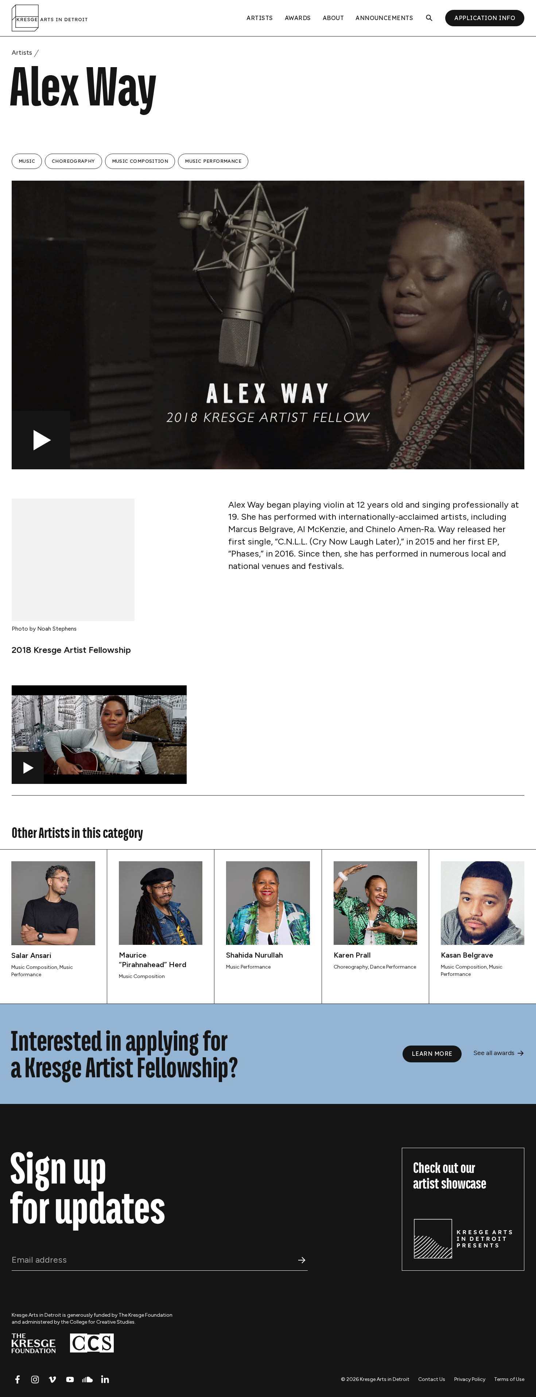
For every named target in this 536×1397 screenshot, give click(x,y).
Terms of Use (509, 1379)
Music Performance (213, 161)
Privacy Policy (469, 1379)
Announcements (384, 18)
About (333, 18)
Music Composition (140, 161)
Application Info (484, 18)
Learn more (432, 1053)
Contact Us (431, 1379)
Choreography (73, 161)
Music (27, 161)
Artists (259, 18)
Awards (298, 18)
